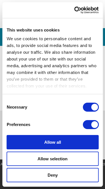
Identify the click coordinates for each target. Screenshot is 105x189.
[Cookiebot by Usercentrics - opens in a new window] (75, 10)
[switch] (91, 124)
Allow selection (52, 158)
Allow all (52, 142)
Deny (53, 175)
